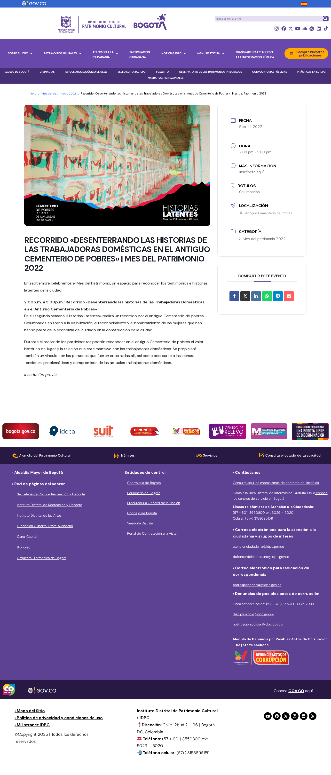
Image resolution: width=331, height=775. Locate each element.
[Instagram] (276, 28)
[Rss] (312, 716)
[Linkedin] (318, 28)
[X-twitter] (290, 28)
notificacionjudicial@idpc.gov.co (258, 624)
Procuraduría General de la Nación (153, 503)
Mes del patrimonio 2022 (58, 93)
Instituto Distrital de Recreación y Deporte (49, 505)
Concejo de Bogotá (142, 513)
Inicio (32, 93)
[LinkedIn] (256, 296)
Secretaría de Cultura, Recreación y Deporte (51, 494)
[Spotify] (311, 28)
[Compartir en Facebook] (234, 296)
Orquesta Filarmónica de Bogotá (41, 558)
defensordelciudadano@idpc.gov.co (261, 556)
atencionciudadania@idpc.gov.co (258, 546)
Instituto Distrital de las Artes (39, 515)
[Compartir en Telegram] (278, 296)
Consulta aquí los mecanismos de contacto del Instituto (276, 483)
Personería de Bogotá (143, 493)
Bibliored (24, 547)
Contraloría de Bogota (144, 483)
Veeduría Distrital (140, 523)
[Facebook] (283, 28)
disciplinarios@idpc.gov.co (253, 614)
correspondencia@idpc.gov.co (257, 585)
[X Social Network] (245, 296)
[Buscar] (325, 18)
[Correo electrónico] (289, 296)
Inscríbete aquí (251, 172)
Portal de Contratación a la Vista (151, 533)
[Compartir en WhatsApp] (267, 296)
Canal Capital (27, 536)
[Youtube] (297, 28)
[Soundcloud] (304, 28)
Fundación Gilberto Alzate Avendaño (45, 526)
